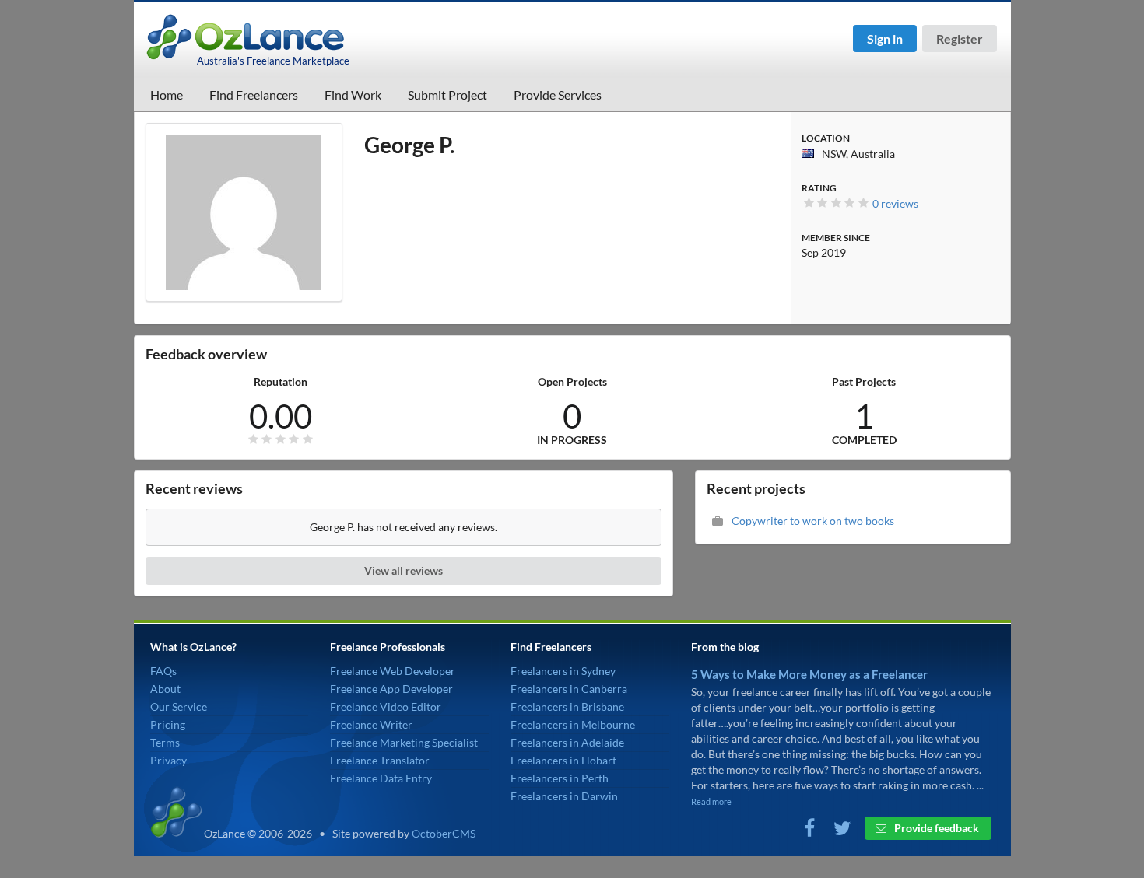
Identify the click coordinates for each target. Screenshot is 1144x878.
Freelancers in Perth (560, 778)
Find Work (353, 94)
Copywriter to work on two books (813, 520)
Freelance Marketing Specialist (404, 742)
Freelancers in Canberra (569, 688)
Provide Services (558, 94)
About (165, 688)
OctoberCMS (443, 833)
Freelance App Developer (391, 688)
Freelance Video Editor (385, 706)
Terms (165, 742)
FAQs (163, 670)
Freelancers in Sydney (563, 670)
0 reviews (895, 203)
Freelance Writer (371, 724)
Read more (711, 801)
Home (166, 94)
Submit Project (447, 94)
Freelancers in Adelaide (567, 742)
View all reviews (403, 570)
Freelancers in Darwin (564, 796)
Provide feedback (935, 827)
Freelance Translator (380, 760)
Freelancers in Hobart (563, 760)
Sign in (885, 38)
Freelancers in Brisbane (567, 706)
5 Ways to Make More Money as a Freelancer (809, 674)
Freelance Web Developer (392, 670)
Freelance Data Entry (381, 778)
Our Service (178, 706)
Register (959, 38)
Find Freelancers (253, 94)
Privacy (168, 760)
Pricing (167, 724)
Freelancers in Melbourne (573, 724)
